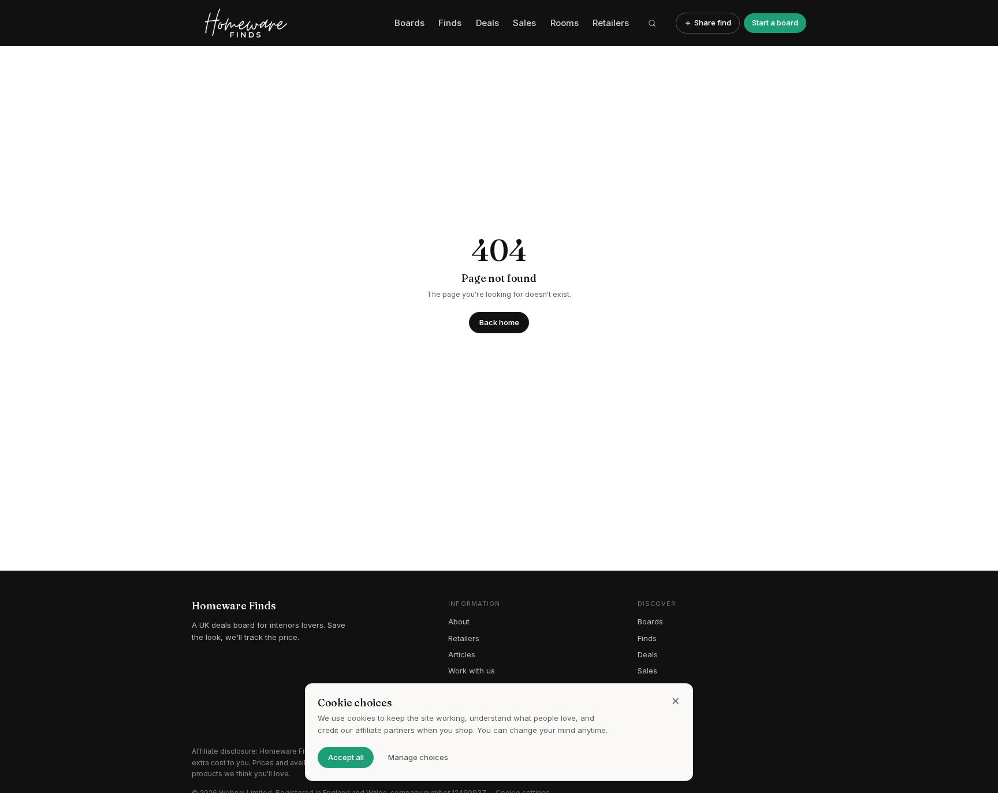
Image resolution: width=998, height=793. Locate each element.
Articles (461, 654)
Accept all (346, 757)
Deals (487, 22)
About (459, 621)
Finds (449, 22)
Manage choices (418, 757)
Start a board (775, 22)
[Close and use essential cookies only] (676, 701)
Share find (712, 22)
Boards (409, 22)
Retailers (611, 22)
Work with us (471, 670)
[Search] (652, 23)
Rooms (564, 22)
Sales (524, 22)
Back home (499, 322)
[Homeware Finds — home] (289, 23)
